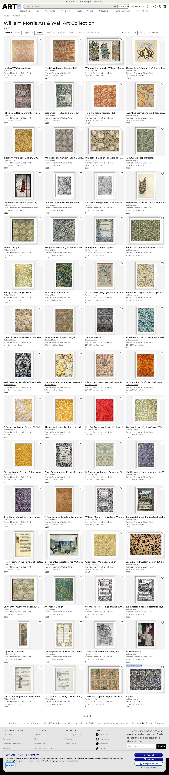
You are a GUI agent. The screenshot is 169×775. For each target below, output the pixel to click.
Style (71, 33)
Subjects (26, 33)
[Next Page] (135, 32)
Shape (49, 33)
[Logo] (11, 6)
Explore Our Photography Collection (84, 2)
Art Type (60, 33)
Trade (151, 6)
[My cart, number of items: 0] (165, 6)
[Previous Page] (122, 32)
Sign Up (161, 746)
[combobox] (68, 6)
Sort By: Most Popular (148, 33)
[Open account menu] (143, 6)
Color (80, 33)
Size (16, 33)
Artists (7, 16)
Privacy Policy (10, 765)
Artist (38, 33)
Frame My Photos (144, 11)
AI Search (124, 6)
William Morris (19, 16)
